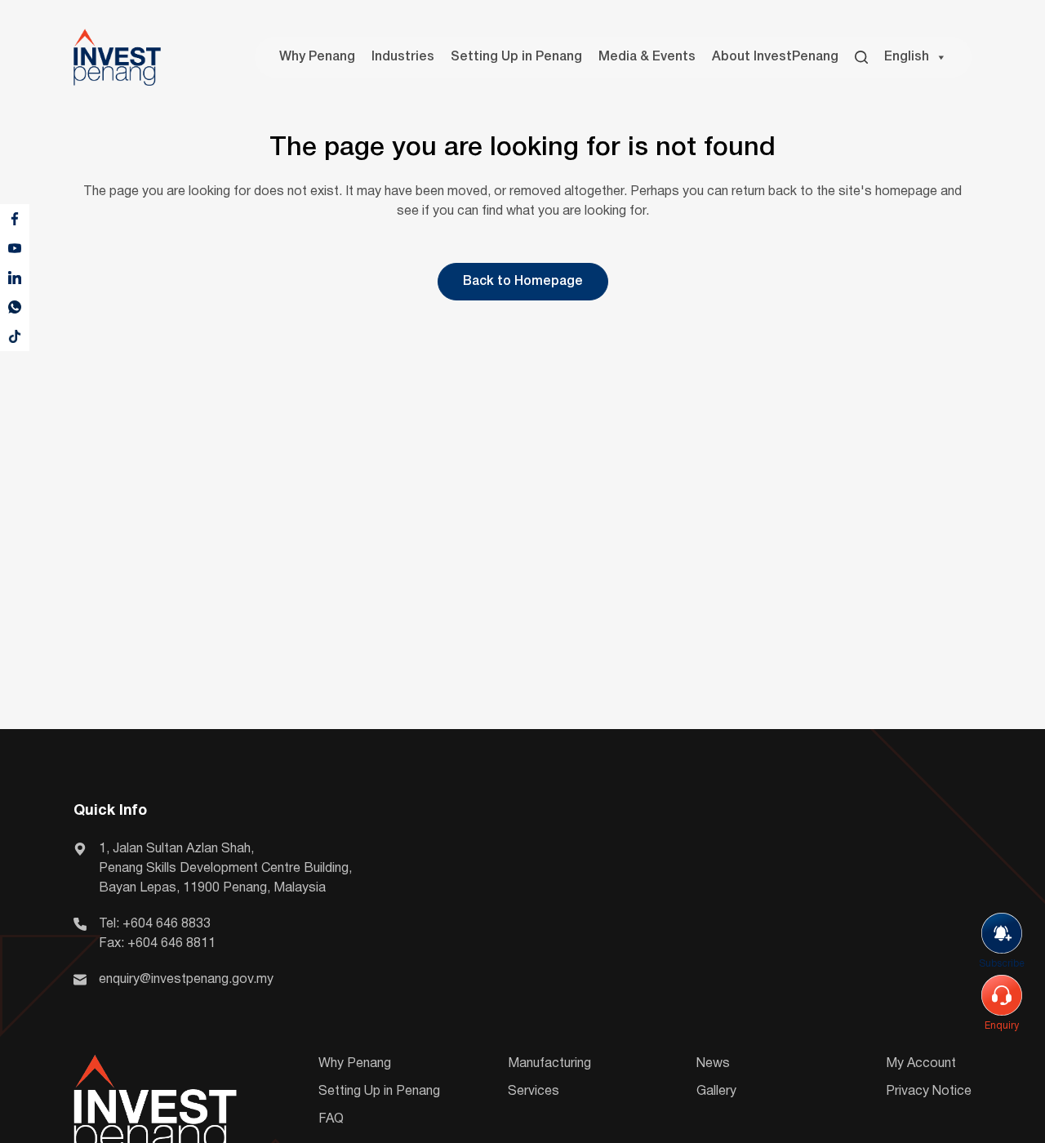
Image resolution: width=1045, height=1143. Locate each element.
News (713, 1064)
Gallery (716, 1091)
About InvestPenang (775, 57)
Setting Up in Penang (516, 57)
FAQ (331, 1119)
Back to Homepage (523, 281)
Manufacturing (549, 1064)
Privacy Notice (929, 1091)
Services (533, 1091)
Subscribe (1002, 963)
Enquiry (1002, 1025)
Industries (402, 57)
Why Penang (317, 57)
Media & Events (647, 57)
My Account (921, 1064)
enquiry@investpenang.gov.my (186, 979)
